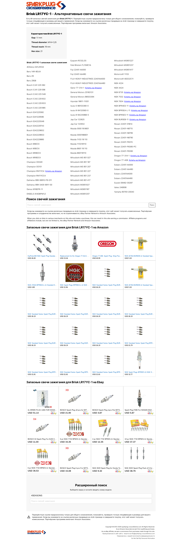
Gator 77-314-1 (77, 88)
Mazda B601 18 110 (78, 148)
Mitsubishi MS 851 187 (80, 162)
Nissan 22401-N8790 (123, 137)
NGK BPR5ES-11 (121, 115)
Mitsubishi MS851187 (79, 189)
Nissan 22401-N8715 (123, 128)
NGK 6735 (118, 92)
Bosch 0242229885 (35, 139)
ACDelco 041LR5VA (35, 67)
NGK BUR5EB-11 (121, 119)
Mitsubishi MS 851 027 (80, 157)
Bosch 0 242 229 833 (36, 103)
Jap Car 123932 (77, 124)
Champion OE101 (34, 166)
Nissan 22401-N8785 (123, 133)
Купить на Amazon (53, 171)
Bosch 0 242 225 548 (36, 94)
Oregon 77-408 (121, 160)
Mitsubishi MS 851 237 (80, 176)
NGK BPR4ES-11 (121, 106)
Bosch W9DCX (33, 148)
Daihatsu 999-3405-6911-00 (39, 185)
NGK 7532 (118, 97)
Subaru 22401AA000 (123, 174)
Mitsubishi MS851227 (123, 60)
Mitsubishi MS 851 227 (80, 171)
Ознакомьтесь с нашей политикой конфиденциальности (136, 536)
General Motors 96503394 (82, 97)
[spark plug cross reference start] (46, 9)
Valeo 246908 (120, 187)
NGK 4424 (118, 88)
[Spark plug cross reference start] (36, 532)
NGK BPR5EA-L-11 (122, 110)
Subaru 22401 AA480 (123, 169)
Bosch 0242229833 (35, 135)
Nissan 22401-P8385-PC (125, 146)
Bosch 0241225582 (35, 112)
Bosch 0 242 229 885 (36, 108)
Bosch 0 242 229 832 (36, 99)
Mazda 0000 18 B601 (79, 128)
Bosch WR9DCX (34, 157)
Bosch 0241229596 (35, 117)
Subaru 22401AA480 (123, 178)
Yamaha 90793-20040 (124, 192)
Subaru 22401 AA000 (123, 165)
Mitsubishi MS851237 (123, 65)
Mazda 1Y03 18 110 (78, 139)
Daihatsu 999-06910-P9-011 (39, 180)
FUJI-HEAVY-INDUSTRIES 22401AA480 (87, 83)
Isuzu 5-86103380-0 (79, 106)
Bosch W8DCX (33, 144)
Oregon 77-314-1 (122, 156)
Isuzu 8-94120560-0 (79, 110)
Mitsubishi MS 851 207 (80, 166)
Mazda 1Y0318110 (78, 144)
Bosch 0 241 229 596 (36, 89)
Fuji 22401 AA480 (78, 74)
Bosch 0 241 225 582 (36, 85)
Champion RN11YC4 (36, 171)
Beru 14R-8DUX (34, 71)
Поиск (152, 205)
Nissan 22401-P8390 (123, 151)
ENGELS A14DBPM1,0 (36, 194)
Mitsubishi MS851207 (80, 194)
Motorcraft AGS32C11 (123, 79)
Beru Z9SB (31, 80)
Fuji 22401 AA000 (78, 70)
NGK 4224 (118, 83)
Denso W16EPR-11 (35, 189)
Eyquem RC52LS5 (78, 60)
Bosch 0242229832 (35, 130)
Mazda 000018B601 (79, 135)
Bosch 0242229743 (35, 126)
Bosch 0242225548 (35, 121)
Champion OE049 (34, 162)
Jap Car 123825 (77, 119)
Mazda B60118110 (78, 153)
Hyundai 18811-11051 (79, 101)
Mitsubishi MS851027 (80, 185)
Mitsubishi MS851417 (123, 70)
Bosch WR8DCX (34, 153)
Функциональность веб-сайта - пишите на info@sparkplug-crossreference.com (129, 533)
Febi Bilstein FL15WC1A (80, 65)
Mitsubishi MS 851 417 (80, 180)
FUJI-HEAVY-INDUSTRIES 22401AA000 (87, 79)
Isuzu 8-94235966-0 (79, 115)
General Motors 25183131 (81, 92)
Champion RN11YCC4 (36, 176)
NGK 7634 (118, 101)
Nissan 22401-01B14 (123, 124)
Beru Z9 (30, 76)
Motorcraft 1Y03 (121, 74)
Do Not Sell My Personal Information (143, 538)
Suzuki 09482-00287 (123, 183)
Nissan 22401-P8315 (123, 142)
